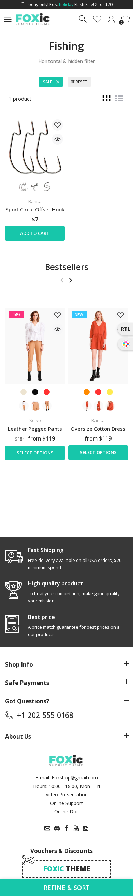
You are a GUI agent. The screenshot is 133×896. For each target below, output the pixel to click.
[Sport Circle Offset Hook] (35, 147)
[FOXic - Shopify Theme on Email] (47, 828)
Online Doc (66, 811)
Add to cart (34, 233)
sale (47, 82)
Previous (61, 280)
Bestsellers (66, 266)
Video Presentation (67, 794)
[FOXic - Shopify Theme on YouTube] (76, 828)
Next (70, 280)
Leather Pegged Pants (35, 428)
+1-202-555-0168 (45, 715)
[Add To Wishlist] (57, 125)
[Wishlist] (97, 19)
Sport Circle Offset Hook (34, 209)
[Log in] (111, 19)
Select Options (35, 453)
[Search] (83, 19)
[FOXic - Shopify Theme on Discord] (57, 828)
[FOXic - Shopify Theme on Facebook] (66, 828)
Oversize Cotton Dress (98, 428)
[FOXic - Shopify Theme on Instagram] (85, 828)
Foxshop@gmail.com (74, 777)
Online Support (66, 803)
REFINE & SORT (67, 887)
